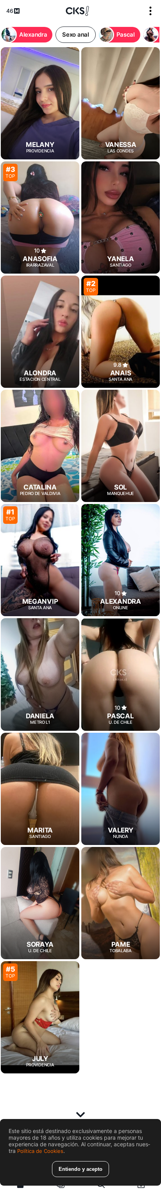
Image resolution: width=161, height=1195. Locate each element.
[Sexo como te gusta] (77, 11)
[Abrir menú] (150, 11)
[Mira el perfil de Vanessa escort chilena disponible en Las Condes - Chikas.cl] (120, 103)
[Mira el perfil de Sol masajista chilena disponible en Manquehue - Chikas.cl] (120, 446)
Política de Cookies (40, 1151)
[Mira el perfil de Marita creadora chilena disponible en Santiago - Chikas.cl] (40, 789)
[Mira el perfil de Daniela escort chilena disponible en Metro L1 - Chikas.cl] (40, 674)
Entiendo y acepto (80, 1169)
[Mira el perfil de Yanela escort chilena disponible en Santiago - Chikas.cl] (120, 217)
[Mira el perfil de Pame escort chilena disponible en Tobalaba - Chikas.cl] (120, 903)
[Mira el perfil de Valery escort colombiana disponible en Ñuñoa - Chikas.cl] (120, 789)
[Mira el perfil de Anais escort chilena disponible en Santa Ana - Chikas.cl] (120, 332)
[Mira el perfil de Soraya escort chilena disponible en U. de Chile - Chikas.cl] (40, 903)
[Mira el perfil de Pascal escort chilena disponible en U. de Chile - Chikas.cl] (120, 674)
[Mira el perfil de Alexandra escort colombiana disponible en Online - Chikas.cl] (120, 560)
